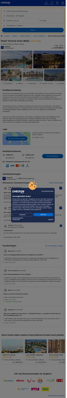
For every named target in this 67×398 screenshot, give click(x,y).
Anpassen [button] (22, 214)
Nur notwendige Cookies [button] (47, 191)
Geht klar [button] (43, 214)
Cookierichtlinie (16, 219)
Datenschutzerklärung (17, 217)
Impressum (50, 219)
